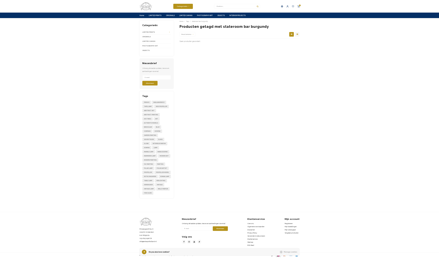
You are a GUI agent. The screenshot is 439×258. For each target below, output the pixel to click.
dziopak (157, 131)
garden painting (150, 135)
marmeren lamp (150, 156)
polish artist (162, 168)
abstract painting (151, 114)
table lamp (148, 180)
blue (157, 127)
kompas (147, 147)
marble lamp (148, 152)
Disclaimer (251, 230)
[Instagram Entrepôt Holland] (189, 242)
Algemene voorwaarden (255, 226)
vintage (160, 184)
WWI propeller (161, 106)
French (146, 102)
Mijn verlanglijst (290, 230)
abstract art (149, 110)
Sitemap (250, 242)
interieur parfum (159, 143)
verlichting (160, 180)
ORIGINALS (170, 15)
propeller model (162, 172)
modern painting (150, 160)
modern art (164, 156)
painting (160, 164)
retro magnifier (150, 176)
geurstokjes (149, 139)
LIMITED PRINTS (155, 15)
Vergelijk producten (291, 233)
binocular (148, 127)
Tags (187, 21)
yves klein (148, 193)
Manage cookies (290, 252)
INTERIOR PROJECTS (237, 15)
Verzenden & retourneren (256, 236)
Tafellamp (148, 106)
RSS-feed (250, 245)
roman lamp (164, 176)
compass (147, 131)
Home (141, 15)
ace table (147, 119)
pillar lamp (148, 168)
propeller (148, 172)
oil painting (148, 164)
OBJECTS (221, 15)
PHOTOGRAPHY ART (205, 15)
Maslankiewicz (159, 102)
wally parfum (163, 189)
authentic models (151, 123)
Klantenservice (252, 239)
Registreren (289, 223)
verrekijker (148, 184)
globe (146, 143)
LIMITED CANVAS (185, 15)
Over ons (250, 223)
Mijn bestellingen (291, 226)
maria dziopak (163, 152)
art (156, 119)
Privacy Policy (252, 233)
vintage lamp (149, 189)
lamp (155, 147)
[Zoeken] (257, 6)
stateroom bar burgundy (200, 21)
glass (160, 139)
